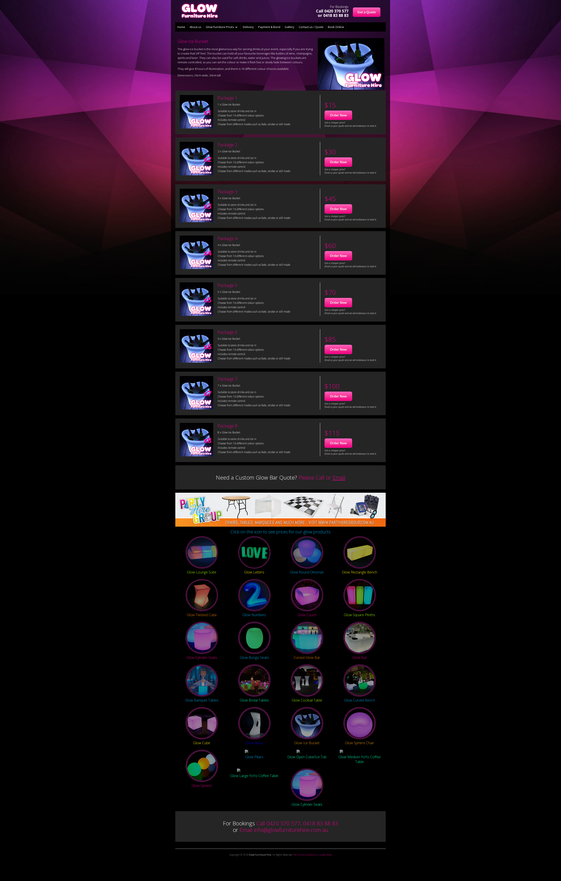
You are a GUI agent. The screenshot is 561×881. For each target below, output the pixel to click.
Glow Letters (254, 572)
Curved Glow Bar (307, 657)
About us (195, 27)
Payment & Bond (269, 27)
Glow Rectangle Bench (359, 572)
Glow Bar (359, 657)
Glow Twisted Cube (202, 614)
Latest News (326, 854)
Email (339, 477)
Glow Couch (306, 614)
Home (181, 27)
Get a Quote (366, 12)
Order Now (338, 115)
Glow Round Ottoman (307, 572)
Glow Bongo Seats (254, 657)
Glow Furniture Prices (220, 27)
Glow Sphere (202, 785)
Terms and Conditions (305, 854)
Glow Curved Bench (359, 700)
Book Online (336, 27)
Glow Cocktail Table (307, 700)
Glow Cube (201, 742)
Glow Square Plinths (359, 614)
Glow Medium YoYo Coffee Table (359, 759)
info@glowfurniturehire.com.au (291, 830)
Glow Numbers (254, 614)
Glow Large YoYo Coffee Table (254, 775)
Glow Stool (254, 742)
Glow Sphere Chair (359, 742)
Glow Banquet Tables (201, 700)
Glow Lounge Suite (201, 572)
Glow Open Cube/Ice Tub (307, 756)
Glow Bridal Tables (254, 700)
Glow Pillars (254, 756)
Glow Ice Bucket (307, 742)
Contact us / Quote (311, 27)
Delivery (248, 27)
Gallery (289, 27)
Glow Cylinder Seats (201, 657)
